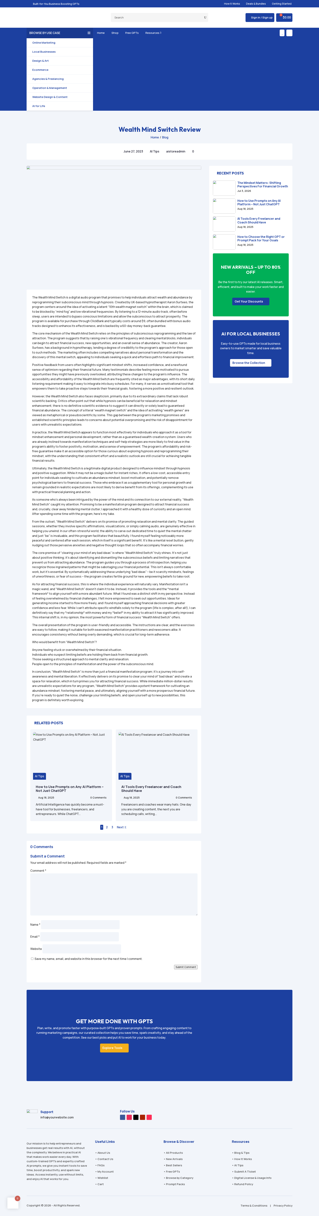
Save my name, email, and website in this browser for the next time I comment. (89, 959)
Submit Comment (186, 967)
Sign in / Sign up (261, 17)
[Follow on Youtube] (142, 1117)
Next (120, 827)
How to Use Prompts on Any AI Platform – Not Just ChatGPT (70, 788)
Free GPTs (131, 33)
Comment (38, 871)
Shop (114, 33)
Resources (152, 33)
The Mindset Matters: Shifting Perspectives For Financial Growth (262, 184)
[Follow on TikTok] (149, 1117)
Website (36, 949)
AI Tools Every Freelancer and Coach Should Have (151, 788)
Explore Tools (112, 1048)
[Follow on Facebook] (122, 1117)
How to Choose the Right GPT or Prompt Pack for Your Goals (261, 238)
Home (100, 33)
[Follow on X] (135, 1117)
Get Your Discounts (249, 301)
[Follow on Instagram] (129, 1117)
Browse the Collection (248, 363)
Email (35, 937)
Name (35, 925)
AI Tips (154, 151)
